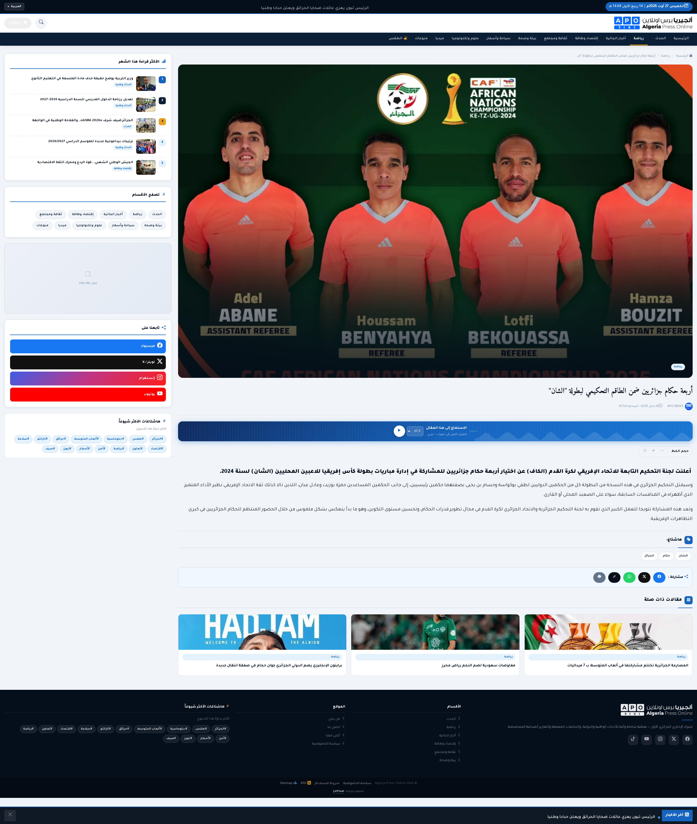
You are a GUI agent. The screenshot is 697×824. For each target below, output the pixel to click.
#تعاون (137, 449)
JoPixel (338, 791)
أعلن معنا (333, 736)
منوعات (421, 39)
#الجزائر (157, 439)
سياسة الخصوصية (326, 744)
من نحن (334, 719)
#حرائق (61, 439)
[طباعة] (599, 577)
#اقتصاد (157, 449)
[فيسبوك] (659, 577)
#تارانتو (42, 439)
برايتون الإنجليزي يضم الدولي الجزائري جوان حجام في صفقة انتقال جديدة (279, 666)
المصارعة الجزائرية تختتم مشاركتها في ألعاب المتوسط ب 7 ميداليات (627, 666)
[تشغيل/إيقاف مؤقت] (399, 431)
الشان (683, 555)
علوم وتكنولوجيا (465, 39)
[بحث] (41, 23)
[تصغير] (662, 452)
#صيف (50, 449)
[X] (644, 577)
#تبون (67, 449)
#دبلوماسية (115, 439)
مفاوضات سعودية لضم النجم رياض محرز (478, 666)
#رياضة (119, 449)
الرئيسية (681, 39)
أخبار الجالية (616, 39)
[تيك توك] (633, 740)
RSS (303, 783)
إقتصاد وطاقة (586, 39)
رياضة (639, 39)
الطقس (395, 39)
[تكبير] (653, 452)
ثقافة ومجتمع (555, 39)
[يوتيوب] (646, 740)
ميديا (439, 39)
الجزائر (649, 555)
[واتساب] (629, 577)
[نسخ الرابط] (614, 577)
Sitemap (286, 783)
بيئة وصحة (527, 39)
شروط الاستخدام (327, 783)
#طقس (138, 439)
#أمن (101, 449)
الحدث (660, 39)
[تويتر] (674, 740)
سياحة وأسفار (498, 39)
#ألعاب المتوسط (86, 439)
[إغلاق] (10, 815)
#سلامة (23, 439)
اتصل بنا (334, 727)
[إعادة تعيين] (645, 452)
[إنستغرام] (660, 740)
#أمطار (85, 449)
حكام (666, 555)
